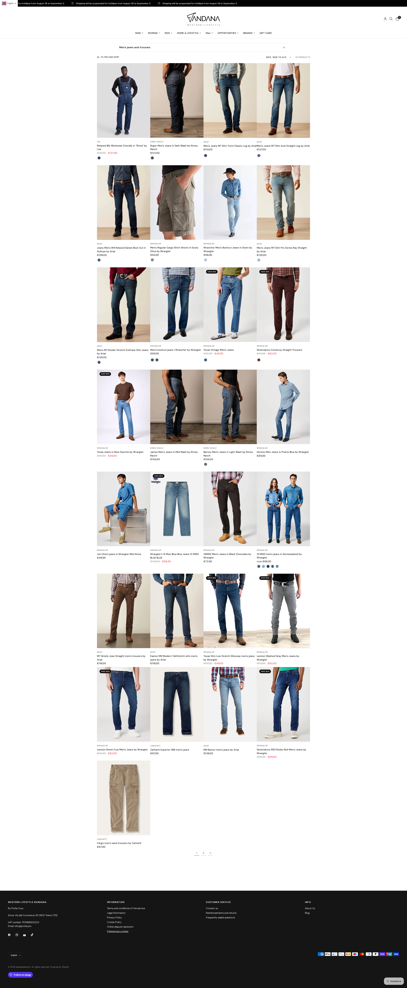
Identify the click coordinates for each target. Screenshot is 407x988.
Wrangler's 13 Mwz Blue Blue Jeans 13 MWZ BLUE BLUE (174, 556)
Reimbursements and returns (221, 913)
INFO (308, 902)
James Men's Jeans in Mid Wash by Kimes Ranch (174, 453)
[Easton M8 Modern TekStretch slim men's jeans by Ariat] (177, 611)
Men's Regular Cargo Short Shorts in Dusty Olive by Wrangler (174, 249)
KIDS (167, 33)
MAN (138, 33)
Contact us (212, 908)
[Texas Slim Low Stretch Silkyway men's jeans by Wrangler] (230, 611)
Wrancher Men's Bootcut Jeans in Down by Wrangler (228, 249)
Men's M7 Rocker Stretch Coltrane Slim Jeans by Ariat (122, 351)
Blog (307, 913)
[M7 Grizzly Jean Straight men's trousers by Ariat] (123, 611)
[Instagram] (19, 934)
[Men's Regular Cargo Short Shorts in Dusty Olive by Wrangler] (177, 202)
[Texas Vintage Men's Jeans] (230, 304)
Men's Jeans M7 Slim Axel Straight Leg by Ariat (283, 145)
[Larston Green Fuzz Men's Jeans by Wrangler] (123, 704)
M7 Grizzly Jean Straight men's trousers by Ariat (121, 657)
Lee (98, 142)
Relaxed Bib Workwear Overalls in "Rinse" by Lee (122, 147)
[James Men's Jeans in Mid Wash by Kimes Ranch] (177, 407)
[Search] (391, 19)
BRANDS (247, 33)
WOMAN (153, 33)
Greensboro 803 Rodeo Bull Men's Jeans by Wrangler (281, 751)
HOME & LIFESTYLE (188, 33)
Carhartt (155, 746)
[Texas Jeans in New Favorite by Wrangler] (123, 407)
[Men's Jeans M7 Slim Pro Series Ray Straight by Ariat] (283, 202)
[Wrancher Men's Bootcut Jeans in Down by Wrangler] (230, 202)
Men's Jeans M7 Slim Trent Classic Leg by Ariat (230, 145)
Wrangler (155, 244)
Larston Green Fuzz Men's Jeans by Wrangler (122, 749)
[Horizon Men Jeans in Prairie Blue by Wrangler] (283, 407)
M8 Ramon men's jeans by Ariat (221, 749)
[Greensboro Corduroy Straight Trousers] (283, 304)
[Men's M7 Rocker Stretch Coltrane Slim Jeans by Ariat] (123, 304)
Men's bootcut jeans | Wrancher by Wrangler (175, 349)
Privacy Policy (114, 917)
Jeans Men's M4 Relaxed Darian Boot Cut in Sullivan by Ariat (121, 249)
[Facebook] (11, 934)
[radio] (99, 158)
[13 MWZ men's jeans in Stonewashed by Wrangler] (283, 509)
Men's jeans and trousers (134, 47)
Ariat (206, 142)
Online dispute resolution (120, 926)
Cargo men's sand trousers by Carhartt (119, 843)
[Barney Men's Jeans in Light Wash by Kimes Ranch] (230, 407)
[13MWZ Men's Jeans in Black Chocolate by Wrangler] (230, 509)
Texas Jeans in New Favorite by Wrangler (120, 452)
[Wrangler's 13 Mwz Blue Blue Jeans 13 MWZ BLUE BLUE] (177, 509)
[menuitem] (139, 33)
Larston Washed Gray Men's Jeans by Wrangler (278, 657)
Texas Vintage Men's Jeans (219, 349)
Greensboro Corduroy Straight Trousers (279, 349)
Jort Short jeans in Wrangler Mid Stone (119, 554)
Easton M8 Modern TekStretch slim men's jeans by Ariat (174, 657)
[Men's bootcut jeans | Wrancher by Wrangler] (177, 304)
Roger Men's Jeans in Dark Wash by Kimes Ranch (174, 147)
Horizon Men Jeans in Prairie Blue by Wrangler (283, 452)
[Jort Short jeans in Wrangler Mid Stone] (123, 509)
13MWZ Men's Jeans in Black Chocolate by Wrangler (227, 556)
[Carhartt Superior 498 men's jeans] (177, 704)
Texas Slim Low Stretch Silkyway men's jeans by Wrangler (229, 657)
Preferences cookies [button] (117, 931)
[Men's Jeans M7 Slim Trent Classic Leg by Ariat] (230, 100)
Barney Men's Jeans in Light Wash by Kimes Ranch (228, 453)
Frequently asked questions (220, 917)
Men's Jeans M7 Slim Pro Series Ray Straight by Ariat (282, 249)
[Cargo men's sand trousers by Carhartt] (123, 798)
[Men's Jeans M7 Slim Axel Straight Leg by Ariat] (283, 100)
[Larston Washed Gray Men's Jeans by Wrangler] (283, 611)
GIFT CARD (266, 33)
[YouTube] (26, 935)
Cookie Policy (114, 922)
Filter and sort (110, 57)
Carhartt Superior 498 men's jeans (169, 749)
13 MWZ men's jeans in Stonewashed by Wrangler (279, 556)
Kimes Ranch (156, 142)
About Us (310, 908)
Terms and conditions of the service (126, 908)
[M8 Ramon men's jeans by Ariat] (230, 704)
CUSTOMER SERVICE (218, 902)
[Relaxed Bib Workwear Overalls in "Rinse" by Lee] (123, 100)
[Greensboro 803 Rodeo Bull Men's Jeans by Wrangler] (283, 704)
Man (208, 33)
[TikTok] (34, 934)
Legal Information (116, 913)
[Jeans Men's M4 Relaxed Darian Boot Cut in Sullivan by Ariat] (123, 202)
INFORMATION (116, 902)
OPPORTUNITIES (227, 33)
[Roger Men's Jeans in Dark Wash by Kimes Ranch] (177, 100)
